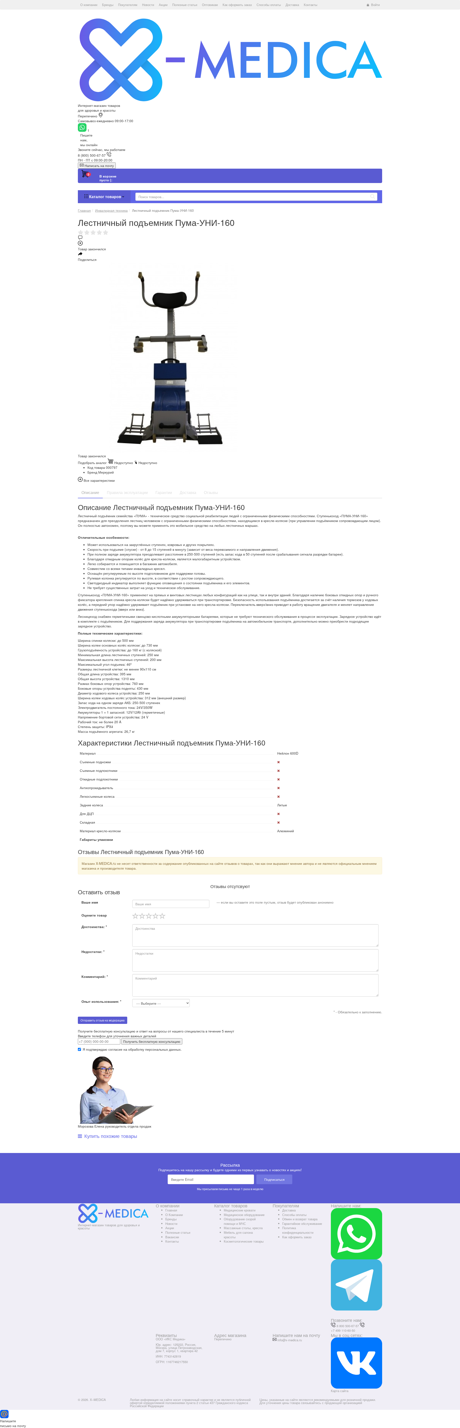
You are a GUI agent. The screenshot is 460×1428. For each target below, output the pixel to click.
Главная (171, 1210)
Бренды (171, 1219)
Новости (171, 1223)
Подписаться (274, 1179)
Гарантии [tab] (163, 492)
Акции (169, 1228)
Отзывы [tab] (211, 492)
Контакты (172, 1241)
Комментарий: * (94, 976)
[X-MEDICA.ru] (230, 59)
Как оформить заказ (296, 1237)
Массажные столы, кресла (243, 1228)
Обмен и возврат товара (299, 1219)
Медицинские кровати (239, 1210)
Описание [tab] (90, 492)
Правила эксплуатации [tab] (127, 492)
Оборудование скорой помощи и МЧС (240, 1221)
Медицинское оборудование (244, 1214)
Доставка (289, 1210)
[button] (89, 5)
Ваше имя (89, 902)
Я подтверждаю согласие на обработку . (132, 1049)
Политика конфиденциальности (297, 1230)
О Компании (174, 1214)
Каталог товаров (105, 196)
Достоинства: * (94, 926)
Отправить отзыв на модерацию (102, 1020)
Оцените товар (94, 915)
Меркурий (106, 472)
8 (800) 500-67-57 (92, 155)
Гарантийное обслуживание (302, 1223)
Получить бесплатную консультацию (151, 1041)
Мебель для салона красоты (238, 1234)
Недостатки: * (92, 951)
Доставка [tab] (188, 492)
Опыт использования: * (101, 1001)
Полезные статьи (177, 1232)
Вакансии (172, 1237)
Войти (375, 4)
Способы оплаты (294, 1214)
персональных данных (163, 1049)
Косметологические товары (244, 1241)
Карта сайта (339, 1390)
